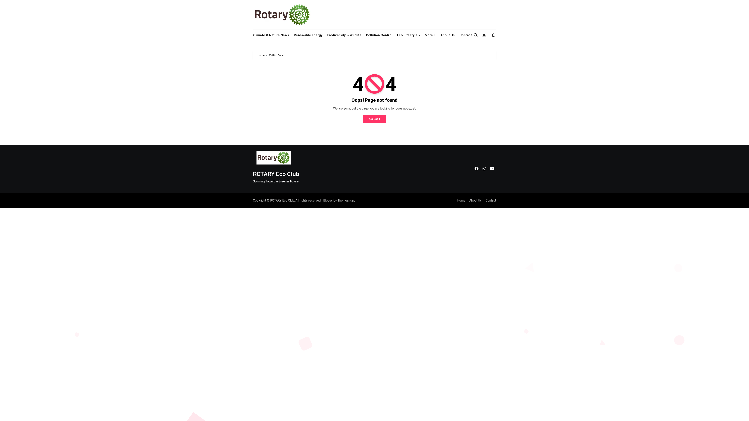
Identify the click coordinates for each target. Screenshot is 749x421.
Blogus (328, 200)
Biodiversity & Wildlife (344, 35)
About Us (448, 35)
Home (461, 200)
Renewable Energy (308, 35)
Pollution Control (379, 35)
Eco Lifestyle (407, 35)
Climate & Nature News (271, 35)
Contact (466, 35)
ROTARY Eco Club (276, 174)
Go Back (374, 118)
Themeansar (346, 200)
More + (430, 35)
